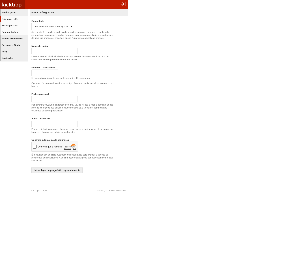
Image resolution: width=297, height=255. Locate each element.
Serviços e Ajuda (11, 45)
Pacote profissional (12, 38)
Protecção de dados (118, 190)
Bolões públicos (10, 25)
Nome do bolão (39, 46)
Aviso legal (102, 190)
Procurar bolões (10, 32)
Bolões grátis (9, 12)
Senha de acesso (40, 118)
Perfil (4, 51)
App (45, 190)
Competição (37, 21)
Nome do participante (43, 67)
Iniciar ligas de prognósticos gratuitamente (57, 170)
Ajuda (38, 190)
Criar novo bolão (10, 19)
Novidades (7, 58)
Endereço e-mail (40, 94)
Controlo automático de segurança (50, 140)
